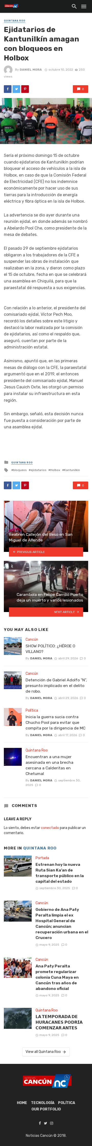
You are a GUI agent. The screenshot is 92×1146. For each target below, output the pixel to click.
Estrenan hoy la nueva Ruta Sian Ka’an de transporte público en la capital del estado (60, 873)
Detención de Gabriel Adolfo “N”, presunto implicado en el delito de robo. (56, 686)
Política (32, 710)
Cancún (32, 639)
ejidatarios (38, 470)
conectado (50, 828)
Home (22, 1103)
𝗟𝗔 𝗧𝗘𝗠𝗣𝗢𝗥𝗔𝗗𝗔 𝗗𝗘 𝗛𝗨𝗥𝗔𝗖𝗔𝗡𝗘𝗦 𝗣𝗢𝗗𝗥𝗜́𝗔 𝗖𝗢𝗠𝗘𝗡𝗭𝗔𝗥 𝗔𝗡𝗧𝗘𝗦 (59, 1022)
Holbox (55, 470)
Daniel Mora (31, 69)
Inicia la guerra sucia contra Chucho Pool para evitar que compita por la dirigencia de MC (55, 722)
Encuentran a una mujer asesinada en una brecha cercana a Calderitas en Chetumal (49, 765)
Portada (42, 858)
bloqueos (20, 470)
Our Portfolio (46, 1109)
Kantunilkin (72, 470)
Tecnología (42, 1103)
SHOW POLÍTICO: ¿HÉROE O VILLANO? (50, 648)
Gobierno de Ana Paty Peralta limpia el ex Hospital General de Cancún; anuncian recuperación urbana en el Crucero (62, 923)
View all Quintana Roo (43, 1052)
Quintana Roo (14, 20)
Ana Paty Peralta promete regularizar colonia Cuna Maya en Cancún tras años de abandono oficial (57, 977)
